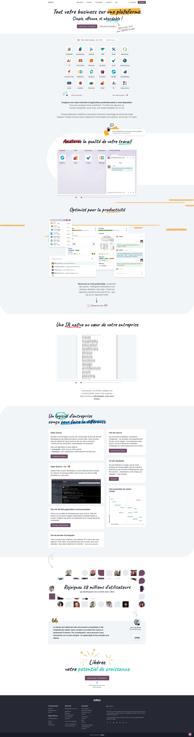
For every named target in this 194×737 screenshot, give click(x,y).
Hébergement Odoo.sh (71, 708)
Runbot (50, 723)
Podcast (84, 718)
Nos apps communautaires (61, 525)
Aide (116, 2)
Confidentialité (85, 726)
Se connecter (132, 2)
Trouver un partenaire (70, 724)
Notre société (85, 708)
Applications (80, 2)
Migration (67, 713)
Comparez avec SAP (99, 305)
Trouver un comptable (71, 721)
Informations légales (87, 725)
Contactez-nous (86, 712)
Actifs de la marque (87, 710)
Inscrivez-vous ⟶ (111, 40)
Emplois (84, 714)
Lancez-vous (87, 26)
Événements (85, 716)
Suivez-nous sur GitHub (118, 450)
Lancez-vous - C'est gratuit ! (97, 678)
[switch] (68, 95)
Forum (49, 712)
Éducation (67, 718)
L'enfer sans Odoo (76, 95)
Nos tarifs (114, 479)
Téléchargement (52, 718)
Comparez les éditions (59, 456)
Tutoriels (50, 708)
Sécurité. (84, 728)
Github (50, 721)
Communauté (98, 2)
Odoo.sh (59, 471)
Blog (83, 720)
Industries (89, 2)
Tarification (109, 2)
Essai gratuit (142, 2)
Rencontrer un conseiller (107, 26)
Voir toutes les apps (118, 95)
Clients (83, 722)
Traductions (51, 724)
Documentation (52, 710)
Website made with (95, 735)
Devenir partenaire (70, 725)
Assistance (68, 711)
